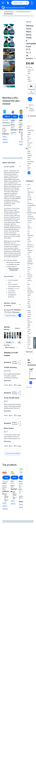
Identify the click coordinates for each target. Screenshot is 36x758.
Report (20, 385)
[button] (5, 335)
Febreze (28, 21)
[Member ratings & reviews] (20, 303)
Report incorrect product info (14, 269)
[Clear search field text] (24, 3)
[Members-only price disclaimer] (11, 124)
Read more (29, 351)
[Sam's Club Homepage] (8, 2)
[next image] (9, 89)
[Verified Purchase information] (18, 362)
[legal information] (33, 70)
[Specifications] (20, 276)
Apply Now (29, 173)
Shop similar (30, 99)
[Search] (26, 2)
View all (17, 328)
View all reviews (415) (12, 453)
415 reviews (15, 312)
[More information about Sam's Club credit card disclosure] (28, 169)
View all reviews (11, 315)
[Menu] (3, 2)
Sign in (7, 116)
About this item (8, 162)
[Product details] (20, 166)
